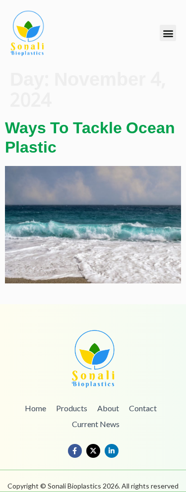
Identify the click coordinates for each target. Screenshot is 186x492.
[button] (168, 33)
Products (71, 408)
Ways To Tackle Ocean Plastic (90, 138)
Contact (143, 408)
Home (35, 408)
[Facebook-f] (75, 451)
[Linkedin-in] (112, 451)
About (108, 408)
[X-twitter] (93, 451)
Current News (96, 424)
